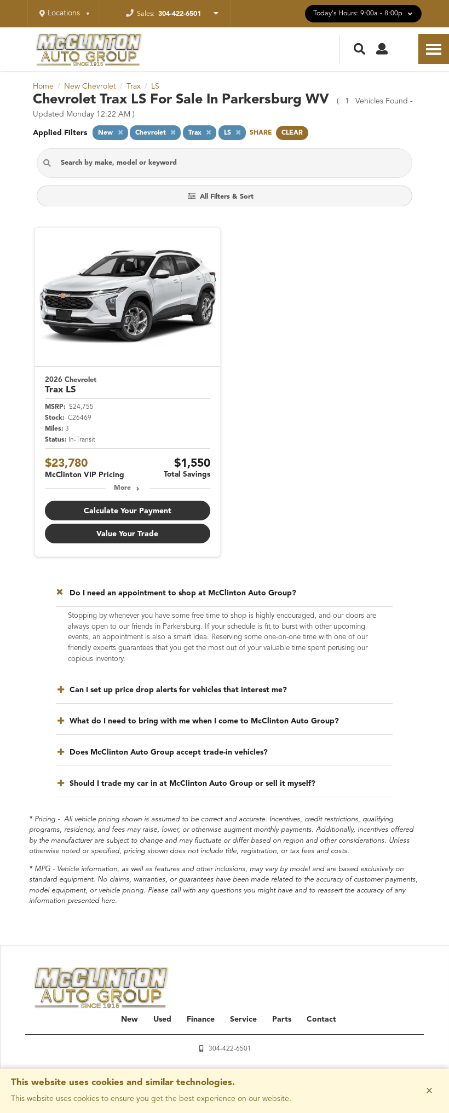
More (122, 488)
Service (243, 1019)
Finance (201, 1019)
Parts (281, 1019)
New (129, 1019)
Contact (321, 1019)
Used (162, 1019)
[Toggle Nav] (433, 49)
